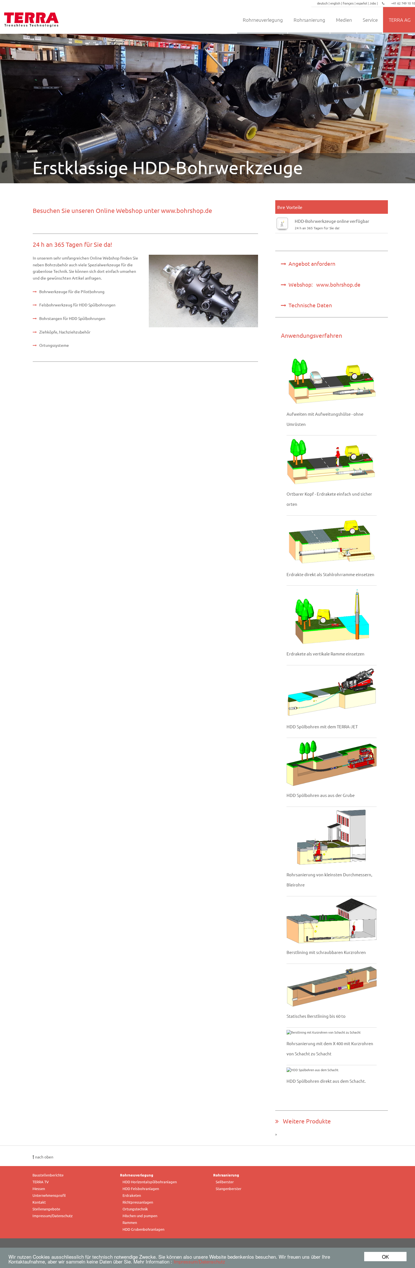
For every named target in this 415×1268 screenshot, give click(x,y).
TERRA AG (399, 20)
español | (363, 3)
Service (370, 20)
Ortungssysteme (54, 345)
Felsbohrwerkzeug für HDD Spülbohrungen (77, 304)
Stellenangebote (46, 1208)
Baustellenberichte (48, 1175)
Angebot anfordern (310, 263)
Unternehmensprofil (49, 1195)
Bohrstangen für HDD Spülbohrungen (72, 318)
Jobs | (374, 3)
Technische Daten (309, 305)
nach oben (43, 1156)
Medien (344, 20)
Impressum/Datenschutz (199, 1261)
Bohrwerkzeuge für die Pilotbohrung (71, 291)
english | (336, 3)
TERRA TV (40, 1181)
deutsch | (323, 3)
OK (385, 1256)
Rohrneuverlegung (263, 20)
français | (349, 3)
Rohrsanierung (309, 20)
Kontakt (39, 1202)
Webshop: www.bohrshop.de (323, 284)
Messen (38, 1188)
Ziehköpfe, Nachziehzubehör (64, 331)
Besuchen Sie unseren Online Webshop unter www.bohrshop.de (122, 210)
